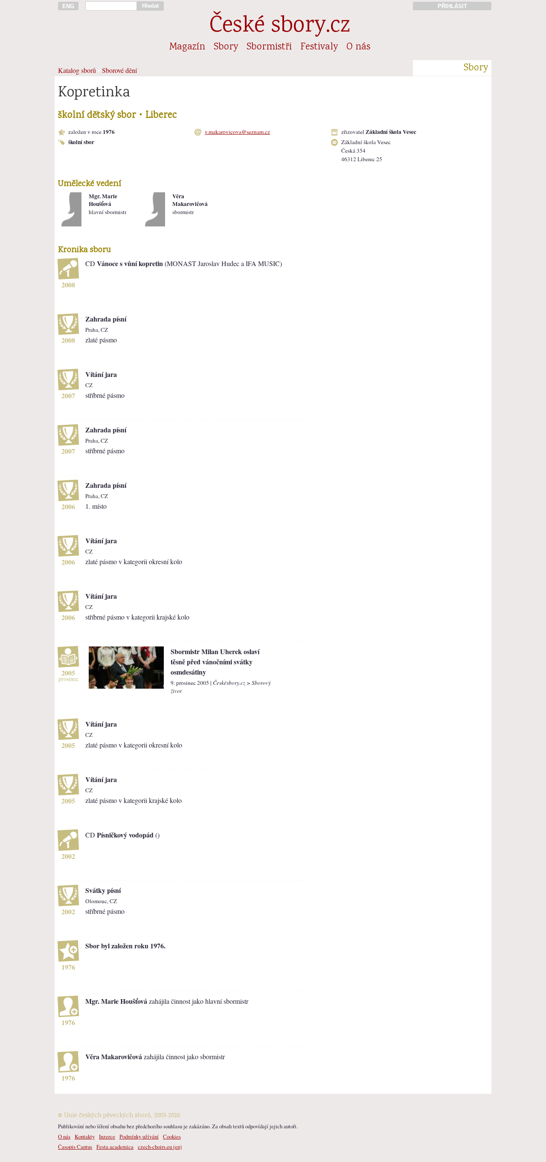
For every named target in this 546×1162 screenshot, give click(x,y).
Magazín (187, 47)
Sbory (226, 47)
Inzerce (107, 1136)
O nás (358, 47)
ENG (68, 6)
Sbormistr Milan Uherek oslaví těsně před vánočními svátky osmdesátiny (215, 661)
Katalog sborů (77, 70)
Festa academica (115, 1146)
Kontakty (85, 1136)
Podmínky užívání (139, 1136)
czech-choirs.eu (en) (160, 1146)
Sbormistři (269, 47)
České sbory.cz (279, 26)
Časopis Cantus (75, 1146)
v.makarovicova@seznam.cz (237, 132)
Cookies (172, 1136)
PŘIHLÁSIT (452, 6)
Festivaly (319, 47)
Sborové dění (119, 70)
